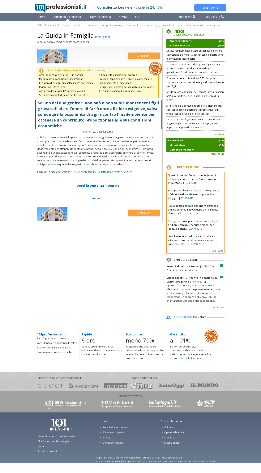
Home (41, 17)
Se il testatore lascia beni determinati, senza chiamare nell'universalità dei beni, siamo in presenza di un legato (195, 96)
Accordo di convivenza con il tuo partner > (62, 75)
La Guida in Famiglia (65, 35)
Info (136, 17)
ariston (83, 385)
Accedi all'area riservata (116, 427)
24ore (141, 386)
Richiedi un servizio (48, 451)
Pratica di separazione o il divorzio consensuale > (126, 79)
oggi (171, 385)
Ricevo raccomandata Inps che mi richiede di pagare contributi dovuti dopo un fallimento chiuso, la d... (193, 209)
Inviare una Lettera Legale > (54, 87)
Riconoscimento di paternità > (115, 83)
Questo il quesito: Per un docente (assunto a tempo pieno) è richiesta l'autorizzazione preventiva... (192, 179)
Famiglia (66, 25)
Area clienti (185, 17)
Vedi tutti (220, 134)
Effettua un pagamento (115, 432)
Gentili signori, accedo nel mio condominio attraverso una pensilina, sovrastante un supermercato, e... (192, 240)
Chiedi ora (144, 56)
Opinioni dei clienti (174, 432)
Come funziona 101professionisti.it (56, 436)
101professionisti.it (48, 25)
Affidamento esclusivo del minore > (118, 75)
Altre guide (218, 154)
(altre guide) (102, 37)
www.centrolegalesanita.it (206, 404)
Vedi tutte (218, 307)
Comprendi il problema (67, 17)
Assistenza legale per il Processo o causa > (62, 91)
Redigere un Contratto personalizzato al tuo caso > (126, 87)
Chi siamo (169, 427)
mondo (204, 385)
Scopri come (210, 7)
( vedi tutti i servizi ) (94, 70)
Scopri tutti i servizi (191, 358)
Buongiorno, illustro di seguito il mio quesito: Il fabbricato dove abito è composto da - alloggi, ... (193, 194)
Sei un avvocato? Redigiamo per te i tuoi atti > (63, 95)
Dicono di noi (171, 442)
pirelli (116, 385)
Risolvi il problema (99, 17)
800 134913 (213, 17)
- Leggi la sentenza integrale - (98, 185)
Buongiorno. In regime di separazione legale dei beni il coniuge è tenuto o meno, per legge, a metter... (193, 224)
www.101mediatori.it (117, 404)
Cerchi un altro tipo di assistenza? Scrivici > (122, 91)
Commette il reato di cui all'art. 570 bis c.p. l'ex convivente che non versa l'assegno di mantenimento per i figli (195, 82)
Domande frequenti (113, 442)
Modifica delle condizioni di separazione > (62, 79)
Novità (122, 17)
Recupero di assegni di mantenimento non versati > (67, 83)
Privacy (106, 437)
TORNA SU (95, 198)
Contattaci (169, 437)
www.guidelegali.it (165, 404)
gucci (50, 385)
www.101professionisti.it (65, 404)
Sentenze (79, 25)
